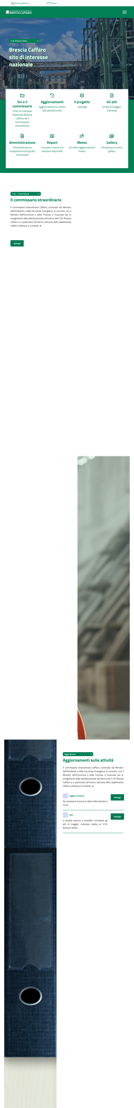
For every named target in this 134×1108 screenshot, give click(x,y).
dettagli (17, 243)
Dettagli (117, 797)
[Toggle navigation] (124, 12)
